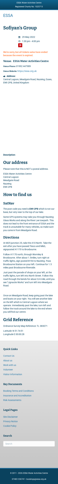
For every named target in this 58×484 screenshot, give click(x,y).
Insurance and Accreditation (17, 395)
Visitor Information (12, 374)
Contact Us (8, 356)
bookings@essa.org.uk (36, 479)
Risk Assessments (12, 400)
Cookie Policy (9, 426)
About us (7, 360)
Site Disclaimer (10, 417)
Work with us (9, 365)
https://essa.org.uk (27, 71)
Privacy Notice (10, 421)
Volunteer (8, 369)
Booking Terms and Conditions (18, 391)
